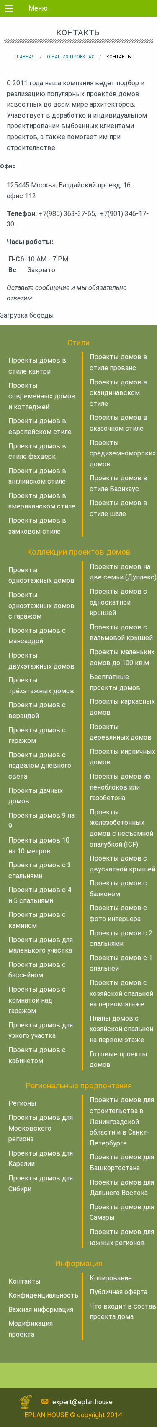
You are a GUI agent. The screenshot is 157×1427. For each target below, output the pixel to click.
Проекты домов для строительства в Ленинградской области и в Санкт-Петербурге (122, 1121)
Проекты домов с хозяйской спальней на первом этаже (121, 993)
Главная (24, 57)
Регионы (22, 1103)
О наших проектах (70, 57)
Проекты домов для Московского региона (40, 1128)
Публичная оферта (118, 1292)
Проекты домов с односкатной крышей (118, 602)
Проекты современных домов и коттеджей (41, 396)
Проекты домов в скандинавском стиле (118, 393)
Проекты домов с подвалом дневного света (39, 765)
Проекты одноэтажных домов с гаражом (41, 605)
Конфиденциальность (43, 1295)
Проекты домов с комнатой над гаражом (37, 1000)
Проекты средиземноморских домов (123, 453)
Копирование (111, 1278)
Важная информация (40, 1310)
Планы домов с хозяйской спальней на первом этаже (121, 1029)
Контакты (24, 1281)
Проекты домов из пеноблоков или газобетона (120, 787)
